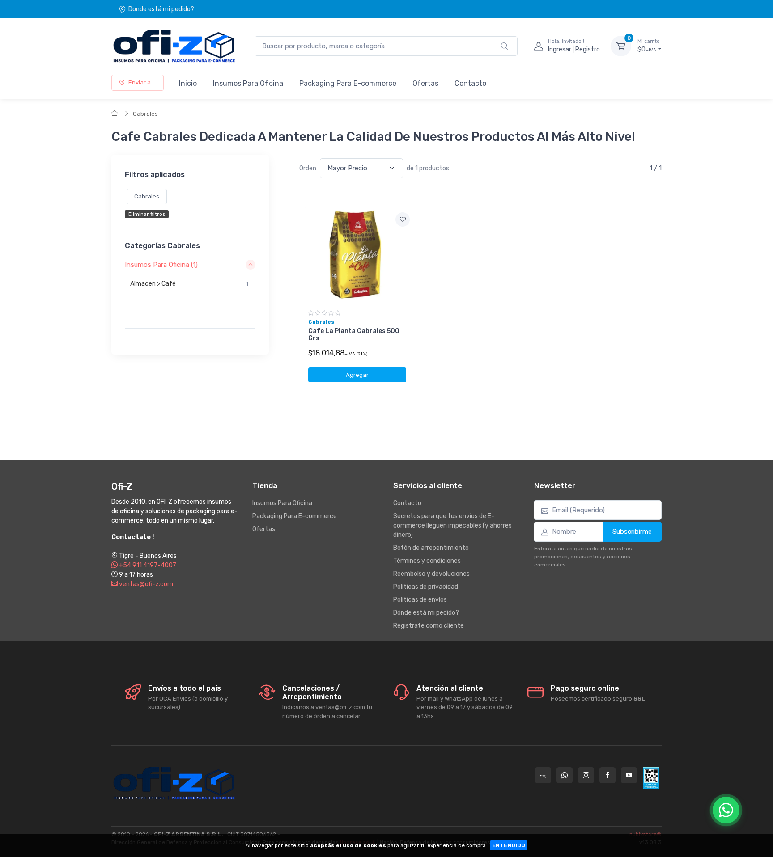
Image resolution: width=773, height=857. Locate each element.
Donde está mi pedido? (161, 9)
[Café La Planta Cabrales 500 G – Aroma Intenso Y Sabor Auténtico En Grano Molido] (357, 255)
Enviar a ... (142, 82)
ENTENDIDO (509, 845)
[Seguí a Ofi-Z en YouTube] (629, 775)
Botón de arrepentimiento (431, 548)
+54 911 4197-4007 (147, 565)
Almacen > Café (189, 283)
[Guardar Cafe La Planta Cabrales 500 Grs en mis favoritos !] (402, 219)
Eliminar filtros (147, 214)
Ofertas (425, 83)
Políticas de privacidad (425, 587)
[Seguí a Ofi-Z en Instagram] (586, 775)
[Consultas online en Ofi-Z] (543, 775)
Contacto (470, 83)
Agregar (357, 375)
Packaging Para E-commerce (347, 83)
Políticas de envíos (420, 600)
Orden (307, 168)
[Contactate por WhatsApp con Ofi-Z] (564, 775)
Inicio (188, 83)
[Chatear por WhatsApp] (726, 810)
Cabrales (145, 113)
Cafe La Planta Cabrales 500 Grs (353, 334)
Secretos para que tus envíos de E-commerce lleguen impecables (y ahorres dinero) (452, 525)
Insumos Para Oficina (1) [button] (161, 265)
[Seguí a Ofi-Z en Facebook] (607, 775)
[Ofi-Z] (174, 46)
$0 (648, 45)
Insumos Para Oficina (248, 83)
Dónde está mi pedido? (426, 612)
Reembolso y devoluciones (431, 574)
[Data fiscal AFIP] (651, 778)
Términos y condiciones (427, 561)
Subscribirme (632, 532)
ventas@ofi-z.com (145, 584)
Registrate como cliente (428, 625)
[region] (190, 295)
